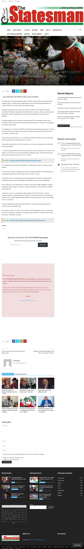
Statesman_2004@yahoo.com (28, 300)
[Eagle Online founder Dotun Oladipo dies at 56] (46, 383)
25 (7, 518)
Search (31, 504)
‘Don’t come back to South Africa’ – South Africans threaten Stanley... (45, 496)
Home (8, 30)
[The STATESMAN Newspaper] (42, 15)
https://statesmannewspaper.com (19, 363)
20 (14, 516)
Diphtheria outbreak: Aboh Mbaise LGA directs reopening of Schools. (44, 352)
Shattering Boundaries (14, 34)
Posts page (17, 1)
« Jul (13, 523)
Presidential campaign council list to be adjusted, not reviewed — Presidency (46, 410)
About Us (4, 1)
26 (10, 518)
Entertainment (37, 34)
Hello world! (76, 164)
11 (7, 513)
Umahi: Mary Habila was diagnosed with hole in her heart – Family (9, 392)
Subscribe (43, 244)
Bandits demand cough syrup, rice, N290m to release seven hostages (46, 487)
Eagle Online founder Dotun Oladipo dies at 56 (69, 108)
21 (17, 516)
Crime (41, 30)
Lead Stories (42, 482)
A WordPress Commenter (66, 164)
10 (3, 513)
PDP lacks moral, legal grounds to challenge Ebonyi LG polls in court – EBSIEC (27, 410)
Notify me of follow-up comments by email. (13, 457)
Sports (46, 34)
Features (35, 30)
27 (14, 518)
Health (48, 30)
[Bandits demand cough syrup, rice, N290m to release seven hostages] (34, 488)
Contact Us (10, 1)
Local (27, 547)
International (22, 547)
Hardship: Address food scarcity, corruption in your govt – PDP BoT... (46, 479)
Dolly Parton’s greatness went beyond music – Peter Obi (69, 103)
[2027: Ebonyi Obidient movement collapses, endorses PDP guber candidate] (10, 401)
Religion (27, 34)
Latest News (17, 30)
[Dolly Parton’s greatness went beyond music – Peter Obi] (28, 383)
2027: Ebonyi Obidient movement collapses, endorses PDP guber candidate (10, 410)
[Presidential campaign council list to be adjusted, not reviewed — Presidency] (46, 401)
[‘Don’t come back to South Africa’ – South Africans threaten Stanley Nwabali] (34, 496)
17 (3, 516)
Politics (27, 30)
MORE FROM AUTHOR (20, 374)
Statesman (16, 360)
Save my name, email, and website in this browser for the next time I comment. (24, 454)
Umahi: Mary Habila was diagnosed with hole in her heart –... (18, 479)
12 (10, 513)
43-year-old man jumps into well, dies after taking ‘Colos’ (13, 352)
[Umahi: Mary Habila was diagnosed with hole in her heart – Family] (10, 383)
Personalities (57, 30)
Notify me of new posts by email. (11, 459)
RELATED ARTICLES (8, 374)
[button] (80, 30)
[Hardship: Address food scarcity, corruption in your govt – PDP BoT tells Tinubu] (34, 480)
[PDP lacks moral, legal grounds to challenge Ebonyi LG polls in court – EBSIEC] (28, 401)
